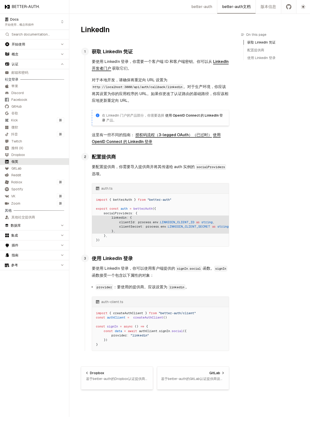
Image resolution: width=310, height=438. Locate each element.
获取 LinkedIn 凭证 (112, 51)
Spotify (17, 189)
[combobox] (34, 22)
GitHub (16, 106)
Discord (17, 93)
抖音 (36, 134)
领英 (14, 161)
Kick (36, 120)
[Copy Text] (223, 188)
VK (36, 196)
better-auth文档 (236, 6)
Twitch (16, 141)
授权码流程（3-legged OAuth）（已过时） (173, 135)
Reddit (16, 175)
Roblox (36, 182)
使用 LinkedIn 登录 (112, 258)
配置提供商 (104, 156)
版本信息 (268, 6)
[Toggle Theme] (303, 7)
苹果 (14, 86)
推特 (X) (17, 148)
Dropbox (18, 155)
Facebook (19, 100)
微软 (14, 127)
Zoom (36, 203)
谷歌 (14, 113)
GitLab (16, 168)
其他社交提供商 (23, 217)
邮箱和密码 (19, 72)
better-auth (201, 6)
